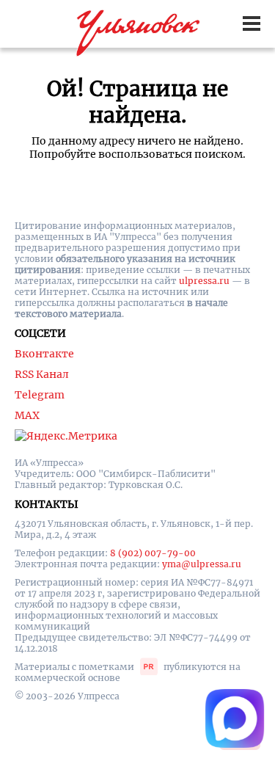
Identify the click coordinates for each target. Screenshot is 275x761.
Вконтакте (44, 353)
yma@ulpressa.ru (201, 563)
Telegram (40, 394)
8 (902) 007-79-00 (153, 552)
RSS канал (42, 374)
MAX (27, 415)
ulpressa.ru (204, 280)
